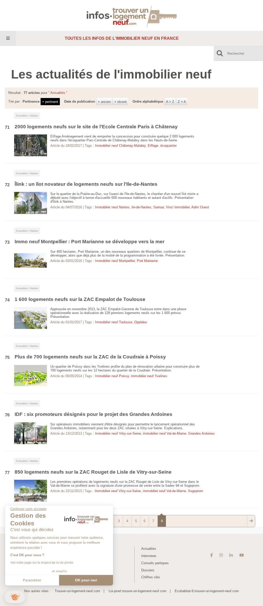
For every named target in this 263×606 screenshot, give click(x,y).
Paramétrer (32, 580)
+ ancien (104, 102)
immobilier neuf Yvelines (149, 376)
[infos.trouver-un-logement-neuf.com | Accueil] (131, 15)
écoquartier (168, 146)
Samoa (158, 207)
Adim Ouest (200, 207)
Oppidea (140, 322)
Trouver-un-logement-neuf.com (77, 591)
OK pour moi (86, 580)
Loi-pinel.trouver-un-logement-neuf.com (137, 591)
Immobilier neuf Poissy (112, 376)
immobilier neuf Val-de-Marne (164, 433)
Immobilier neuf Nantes (112, 207)
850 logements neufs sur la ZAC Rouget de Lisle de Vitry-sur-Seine (93, 472)
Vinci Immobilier (178, 207)
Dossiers (147, 570)
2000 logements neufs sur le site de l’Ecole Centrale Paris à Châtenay (96, 126)
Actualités (148, 549)
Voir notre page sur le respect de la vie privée (41, 562)
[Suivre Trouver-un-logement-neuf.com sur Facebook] (211, 555)
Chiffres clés (150, 577)
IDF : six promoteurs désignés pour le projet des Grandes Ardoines (93, 414)
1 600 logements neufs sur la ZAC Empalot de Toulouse (80, 299)
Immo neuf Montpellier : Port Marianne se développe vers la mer (89, 241)
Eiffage (153, 146)
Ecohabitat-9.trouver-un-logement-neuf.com (207, 591)
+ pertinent (50, 102)
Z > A (182, 102)
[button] (15, 597)
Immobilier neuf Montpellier (115, 261)
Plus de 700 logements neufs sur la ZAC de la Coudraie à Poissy (90, 356)
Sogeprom (195, 491)
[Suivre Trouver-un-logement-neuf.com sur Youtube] (241, 555)
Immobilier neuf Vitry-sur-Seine (118, 433)
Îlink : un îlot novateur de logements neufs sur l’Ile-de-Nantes (86, 184)
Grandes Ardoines (201, 433)
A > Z (170, 102)
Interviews (148, 556)
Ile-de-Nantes (141, 207)
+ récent (120, 102)
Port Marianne (147, 261)
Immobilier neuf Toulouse (113, 322)
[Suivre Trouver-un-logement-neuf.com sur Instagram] (221, 555)
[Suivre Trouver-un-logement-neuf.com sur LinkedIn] (231, 555)
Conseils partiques (155, 563)
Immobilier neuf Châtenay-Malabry (120, 146)
